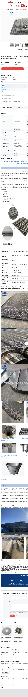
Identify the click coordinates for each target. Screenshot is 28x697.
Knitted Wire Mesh (16, 652)
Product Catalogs (19, 649)
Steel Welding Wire (17, 678)
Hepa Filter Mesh (5, 672)
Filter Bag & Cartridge (21, 669)
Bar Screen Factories (6, 678)
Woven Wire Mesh (4, 652)
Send (12, 615)
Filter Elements (4, 654)
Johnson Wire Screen (18, 685)
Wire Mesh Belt (4, 657)
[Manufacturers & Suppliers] (14, 2)
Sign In (3, 101)
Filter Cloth (12, 669)
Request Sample (23, 71)
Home (2, 9)
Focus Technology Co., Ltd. (16, 691)
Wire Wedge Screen (6, 681)
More (2, 687)
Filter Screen (4, 669)
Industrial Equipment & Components (11, 9)
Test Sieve (15, 654)
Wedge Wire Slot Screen (7, 685)
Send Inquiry (13, 68)
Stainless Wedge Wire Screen (18, 681)
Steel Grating (15, 657)
